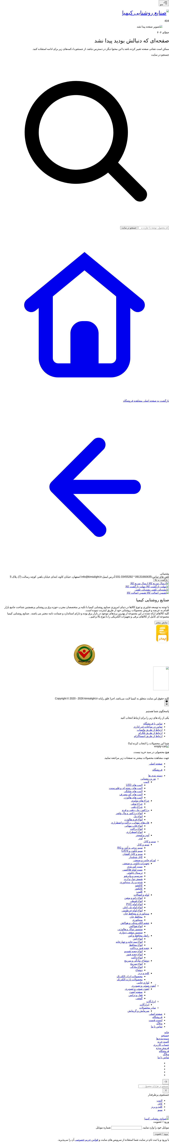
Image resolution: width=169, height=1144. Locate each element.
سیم (160, 1110)
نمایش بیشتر (162, 622)
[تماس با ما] (166, 703)
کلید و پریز (156, 1106)
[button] (165, 1035)
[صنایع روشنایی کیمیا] (145, 13)
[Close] (125, 743)
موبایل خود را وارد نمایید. (155, 1127)
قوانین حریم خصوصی (86, 1139)
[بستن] (167, 1116)
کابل (160, 1103)
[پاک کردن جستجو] (166, 1090)
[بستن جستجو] (165, 1082)
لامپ (159, 1100)
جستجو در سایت (160, 54)
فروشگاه (157, 769)
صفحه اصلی (155, 763)
